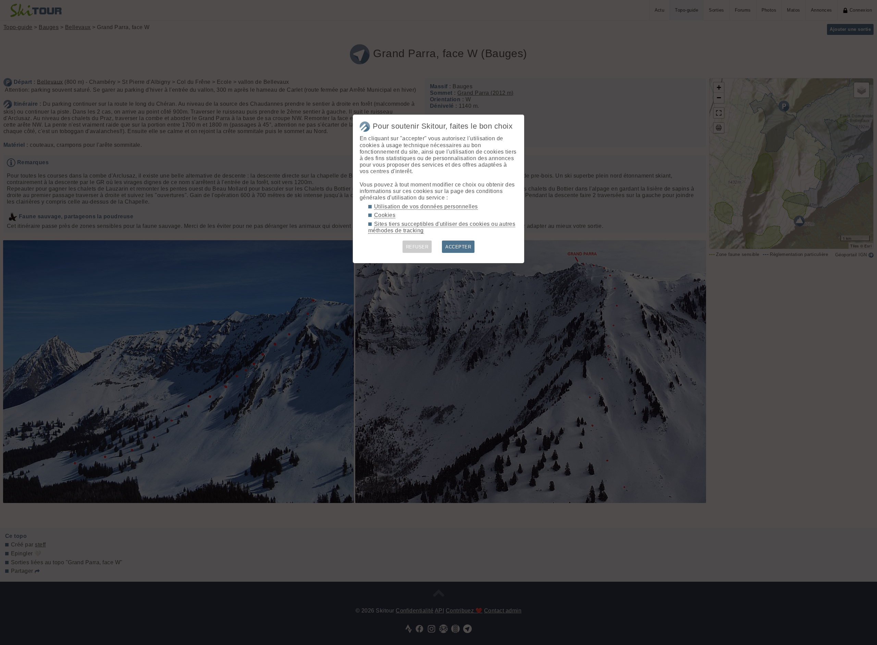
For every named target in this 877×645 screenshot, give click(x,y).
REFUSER (417, 246)
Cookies (384, 215)
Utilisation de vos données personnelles (426, 206)
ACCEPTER (458, 246)
